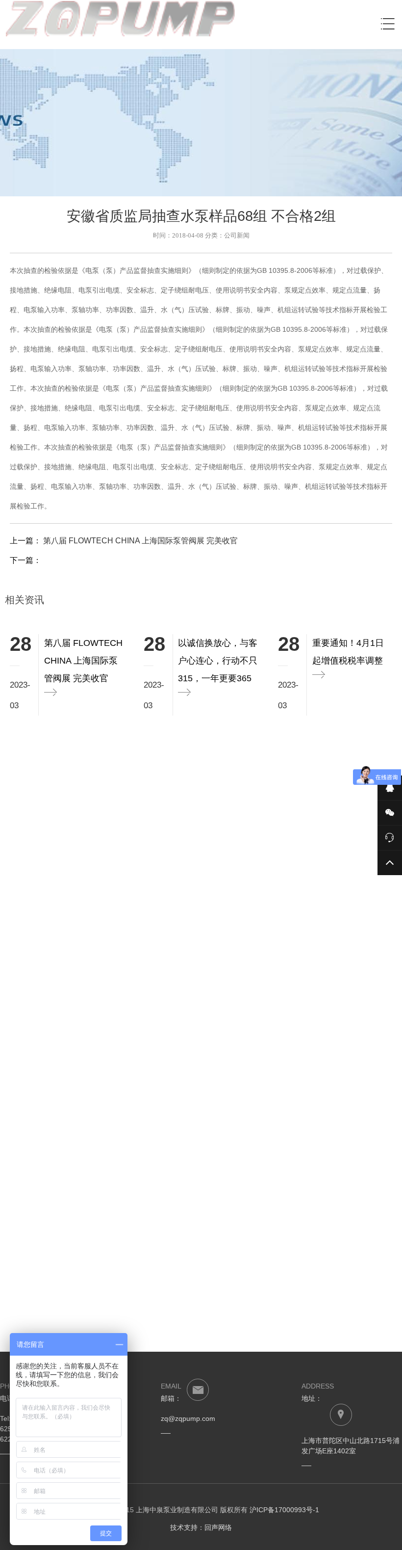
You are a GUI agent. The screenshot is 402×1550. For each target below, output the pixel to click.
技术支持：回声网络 (201, 1527)
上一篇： (124, 540)
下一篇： (25, 560)
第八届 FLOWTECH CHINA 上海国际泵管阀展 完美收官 (139, 540)
